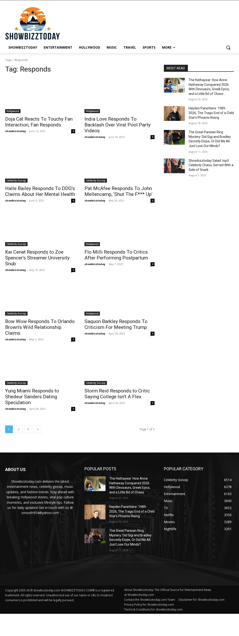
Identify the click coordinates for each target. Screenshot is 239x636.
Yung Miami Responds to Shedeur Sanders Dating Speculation (32, 396)
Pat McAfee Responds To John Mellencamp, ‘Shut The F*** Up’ (118, 191)
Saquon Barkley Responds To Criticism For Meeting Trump (116, 324)
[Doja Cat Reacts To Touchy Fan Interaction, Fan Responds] (40, 95)
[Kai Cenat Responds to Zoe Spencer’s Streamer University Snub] (40, 228)
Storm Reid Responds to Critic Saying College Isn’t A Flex (117, 393)
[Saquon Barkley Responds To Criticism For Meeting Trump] (119, 298)
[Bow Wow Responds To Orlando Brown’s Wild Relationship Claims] (40, 298)
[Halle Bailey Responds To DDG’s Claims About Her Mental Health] (40, 165)
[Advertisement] (113, 624)
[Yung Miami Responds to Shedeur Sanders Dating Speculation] (40, 367)
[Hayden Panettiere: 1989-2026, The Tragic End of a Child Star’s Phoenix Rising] (174, 113)
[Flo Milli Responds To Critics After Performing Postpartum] (119, 228)
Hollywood (13, 111)
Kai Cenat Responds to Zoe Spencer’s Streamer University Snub (37, 257)
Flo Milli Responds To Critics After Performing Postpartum (116, 255)
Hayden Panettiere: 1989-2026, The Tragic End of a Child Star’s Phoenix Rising (211, 112)
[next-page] (38, 429)
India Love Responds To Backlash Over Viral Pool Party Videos (117, 124)
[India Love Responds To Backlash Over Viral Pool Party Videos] (119, 95)
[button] (228, 47)
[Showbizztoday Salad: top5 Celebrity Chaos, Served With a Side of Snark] (174, 165)
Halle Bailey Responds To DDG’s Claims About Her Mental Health (40, 191)
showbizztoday (15, 131)
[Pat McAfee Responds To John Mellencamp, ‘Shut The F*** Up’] (119, 165)
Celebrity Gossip (16, 180)
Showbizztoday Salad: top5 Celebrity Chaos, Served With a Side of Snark (211, 165)
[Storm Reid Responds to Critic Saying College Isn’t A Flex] (119, 367)
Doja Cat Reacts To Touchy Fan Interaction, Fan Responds (39, 122)
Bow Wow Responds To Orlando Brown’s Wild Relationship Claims (40, 327)
